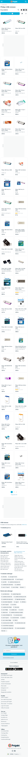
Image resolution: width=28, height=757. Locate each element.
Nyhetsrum (3, 721)
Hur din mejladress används (8, 657)
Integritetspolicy (5, 737)
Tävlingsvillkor (4, 733)
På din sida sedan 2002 (6, 677)
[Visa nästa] (16, 492)
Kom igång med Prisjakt (6, 675)
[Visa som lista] (24, 10)
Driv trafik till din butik (6, 699)
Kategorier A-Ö (4, 688)
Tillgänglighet (4, 725)
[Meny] (2, 2)
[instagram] (12, 751)
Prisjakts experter (5, 681)
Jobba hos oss (4, 719)
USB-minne (24, 524)
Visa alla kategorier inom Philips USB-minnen (19, 552)
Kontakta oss (4, 717)
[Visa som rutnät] (21, 10)
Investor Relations (5, 723)
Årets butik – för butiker (6, 703)
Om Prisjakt (4, 713)
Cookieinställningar (5, 739)
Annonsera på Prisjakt (6, 701)
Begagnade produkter (6, 692)
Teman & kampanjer (6, 683)
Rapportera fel (14, 494)
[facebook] (15, 751)
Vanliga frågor (4, 715)
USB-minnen (4, 4)
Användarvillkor (5, 731)
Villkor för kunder (5, 707)
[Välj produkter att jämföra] (22, 13)
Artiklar (3, 679)
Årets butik (3, 685)
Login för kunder (5, 705)
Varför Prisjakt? (4, 697)
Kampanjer (3, 690)
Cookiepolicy (4, 735)
